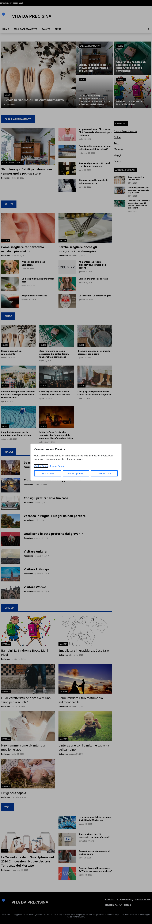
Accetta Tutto (104, 473)
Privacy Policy (57, 466)
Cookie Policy (41, 466)
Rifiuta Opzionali (76, 473)
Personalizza (48, 473)
